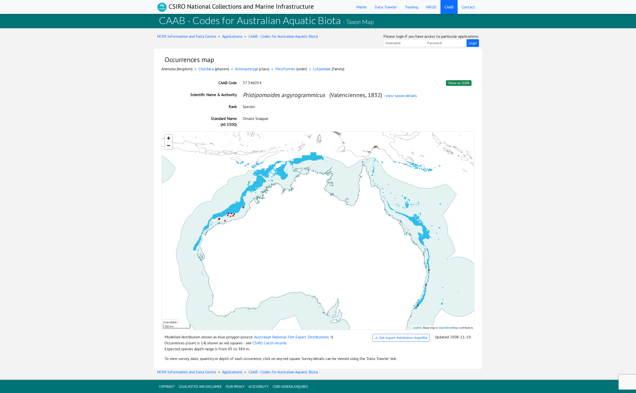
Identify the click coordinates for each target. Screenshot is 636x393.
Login (473, 43)
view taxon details (401, 95)
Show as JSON (458, 83)
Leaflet (417, 327)
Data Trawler (386, 6)
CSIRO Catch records (269, 342)
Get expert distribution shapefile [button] (403, 337)
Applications (232, 36)
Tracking (411, 6)
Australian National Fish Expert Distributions (291, 336)
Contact (468, 6)
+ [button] (168, 138)
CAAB (449, 6)
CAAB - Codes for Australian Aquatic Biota (283, 36)
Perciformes (285, 68)
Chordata (206, 68)
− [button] (168, 146)
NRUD (431, 6)
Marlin (361, 6)
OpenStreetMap (448, 327)
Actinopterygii (246, 68)
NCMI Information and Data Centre (186, 36)
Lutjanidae (322, 68)
